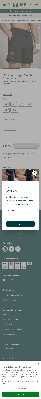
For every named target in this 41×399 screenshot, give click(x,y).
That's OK (20, 395)
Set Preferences (21, 388)
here (4, 383)
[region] (20, 380)
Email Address (12, 210)
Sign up (21, 224)
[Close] (38, 363)
